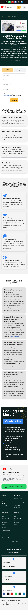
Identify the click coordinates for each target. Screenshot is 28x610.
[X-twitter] (6, 2)
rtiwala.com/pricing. (14, 336)
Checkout (14, 100)
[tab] (7, 70)
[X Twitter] (8, 594)
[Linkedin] (22, 2)
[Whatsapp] (9, 2)
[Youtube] (12, 2)
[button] (24, 7)
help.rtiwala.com (16, 389)
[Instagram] (19, 2)
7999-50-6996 (13, 388)
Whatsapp (6, 388)
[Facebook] (15, 2)
